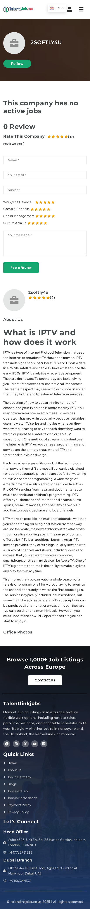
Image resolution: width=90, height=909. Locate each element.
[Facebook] (6, 743)
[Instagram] (16, 743)
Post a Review (20, 267)
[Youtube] (34, 743)
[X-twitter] (25, 743)
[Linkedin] (43, 743)
